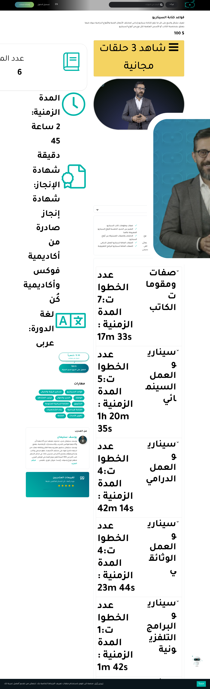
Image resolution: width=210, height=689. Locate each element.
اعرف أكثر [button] (98, 684)
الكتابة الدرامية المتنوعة (57, 404)
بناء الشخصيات (54, 410)
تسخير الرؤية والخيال (51, 392)
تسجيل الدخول (44, 5)
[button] (139, 209)
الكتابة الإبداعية (74, 410)
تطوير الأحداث (75, 416)
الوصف (79, 398)
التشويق (78, 404)
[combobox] (136, 4)
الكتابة (61, 416)
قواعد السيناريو (74, 392)
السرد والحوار (63, 398)
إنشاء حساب (24, 5)
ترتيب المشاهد (44, 398)
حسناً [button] (201, 684)
